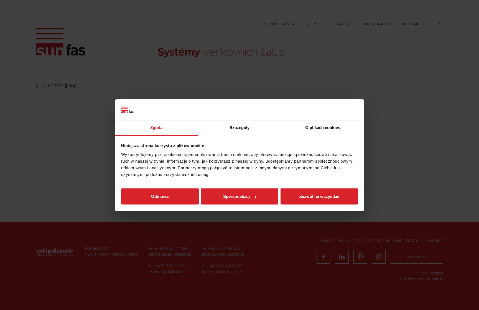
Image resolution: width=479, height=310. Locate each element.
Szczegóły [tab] (240, 127)
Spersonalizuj (236, 196)
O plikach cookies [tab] (322, 127)
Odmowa (160, 196)
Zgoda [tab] (156, 127)
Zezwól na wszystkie (319, 196)
